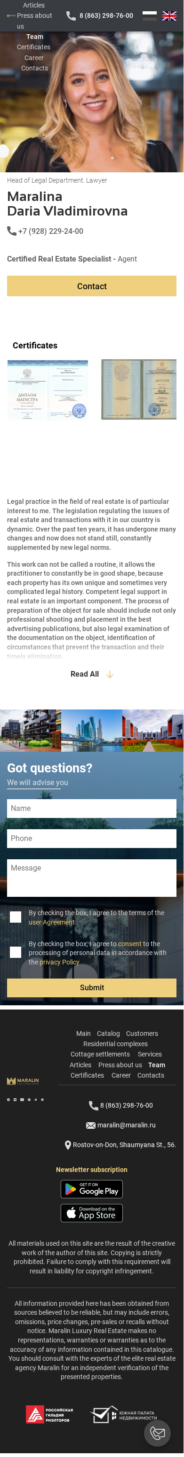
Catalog (108, 1033)
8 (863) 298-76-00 (106, 15)
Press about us (120, 1065)
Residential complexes (115, 1044)
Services (150, 1054)
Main (83, 1033)
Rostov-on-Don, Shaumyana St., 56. (124, 1145)
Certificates (33, 47)
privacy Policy (60, 962)
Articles (34, 5)
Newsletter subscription (92, 1169)
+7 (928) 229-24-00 (50, 231)
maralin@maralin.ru (126, 1125)
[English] (169, 16)
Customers (142, 1033)
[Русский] (150, 16)
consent (130, 944)
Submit (92, 987)
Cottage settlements (100, 1054)
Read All (85, 674)
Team (34, 36)
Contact (92, 286)
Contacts (34, 68)
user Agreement (52, 922)
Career (34, 58)
